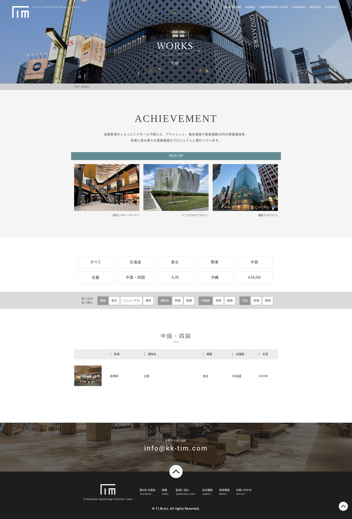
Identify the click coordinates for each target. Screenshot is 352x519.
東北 (175, 262)
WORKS (250, 7)
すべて (95, 262)
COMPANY (299, 7)
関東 (215, 262)
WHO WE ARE (232, 7)
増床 (148, 300)
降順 (189, 300)
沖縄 (215, 277)
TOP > (77, 87)
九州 (175, 277)
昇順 (177, 300)
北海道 (135, 262)
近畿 (95, 277)
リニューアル (131, 300)
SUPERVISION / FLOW (273, 7)
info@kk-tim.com (176, 447)
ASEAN (254, 277)
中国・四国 (135, 277)
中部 (254, 262)
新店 (114, 300)
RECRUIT (315, 7)
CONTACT (331, 7)
